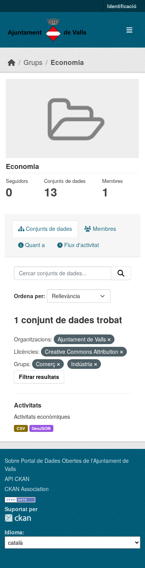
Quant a (34, 245)
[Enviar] (121, 273)
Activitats (27, 405)
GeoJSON (41, 428)
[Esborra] (109, 339)
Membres (103, 228)
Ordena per (28, 296)
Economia (67, 62)
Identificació (121, 6)
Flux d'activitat (81, 245)
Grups (33, 62)
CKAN (18, 518)
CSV (21, 428)
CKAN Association (27, 489)
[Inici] (11, 62)
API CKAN (17, 479)
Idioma (13, 532)
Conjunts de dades (48, 228)
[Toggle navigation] (129, 30)
